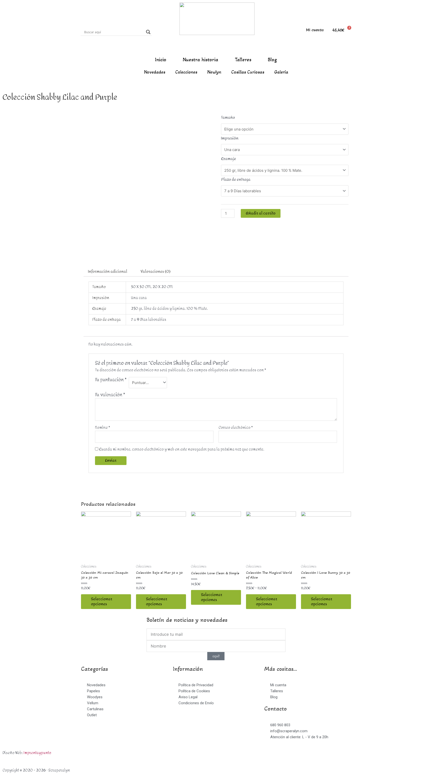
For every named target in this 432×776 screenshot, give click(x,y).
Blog (272, 59)
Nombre (102, 428)
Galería (281, 72)
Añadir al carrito (261, 213)
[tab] (108, 271)
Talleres (243, 59)
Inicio (160, 59)
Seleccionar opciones (101, 602)
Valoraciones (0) (155, 271)
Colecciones (186, 72)
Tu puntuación (110, 380)
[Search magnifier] (148, 32)
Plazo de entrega (235, 179)
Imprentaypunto (37, 752)
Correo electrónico (235, 428)
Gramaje (228, 158)
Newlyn (214, 72)
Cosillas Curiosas (247, 72)
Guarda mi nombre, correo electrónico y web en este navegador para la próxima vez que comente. (181, 449)
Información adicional (107, 271)
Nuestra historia (200, 59)
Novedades (154, 72)
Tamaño (228, 117)
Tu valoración (110, 394)
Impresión (229, 138)
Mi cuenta (315, 30)
